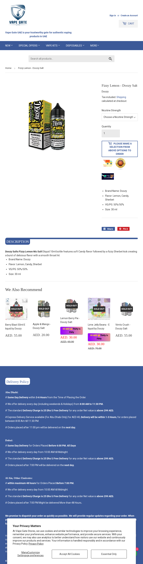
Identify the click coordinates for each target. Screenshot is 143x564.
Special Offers (28, 45)
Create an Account (129, 15)
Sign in (113, 15)
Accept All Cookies (69, 554)
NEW (8, 45)
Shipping (121, 97)
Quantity (106, 126)
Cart (130, 23)
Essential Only (109, 554)
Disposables (74, 45)
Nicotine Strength (111, 110)
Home (8, 68)
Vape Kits (52, 45)
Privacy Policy (36, 543)
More (93, 45)
